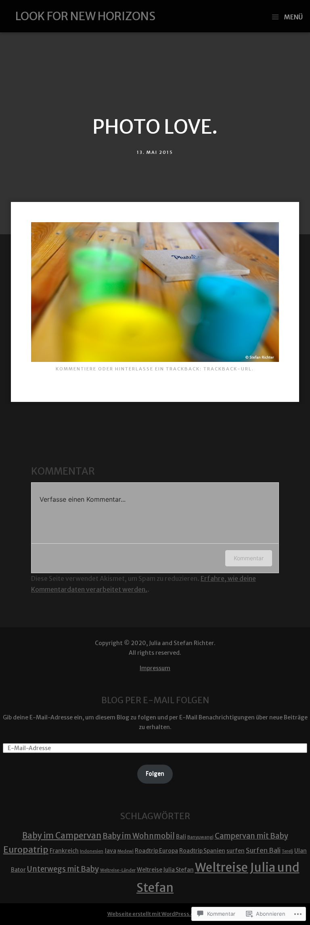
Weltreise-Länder (118, 870)
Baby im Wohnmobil (139, 836)
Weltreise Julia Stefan (165, 869)
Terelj (287, 851)
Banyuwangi (200, 837)
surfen (235, 850)
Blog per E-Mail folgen (155, 700)
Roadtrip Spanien (202, 850)
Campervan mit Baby (251, 836)
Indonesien (91, 851)
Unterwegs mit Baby (63, 869)
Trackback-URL (227, 369)
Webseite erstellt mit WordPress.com (154, 913)
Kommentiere (76, 369)
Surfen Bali (263, 850)
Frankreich (64, 850)
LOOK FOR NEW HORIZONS (85, 16)
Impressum (155, 668)
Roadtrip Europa (156, 850)
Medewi (125, 851)
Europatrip (25, 849)
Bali (181, 836)
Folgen (155, 773)
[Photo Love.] (155, 359)
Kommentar (249, 558)
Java (110, 850)
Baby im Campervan (61, 835)
